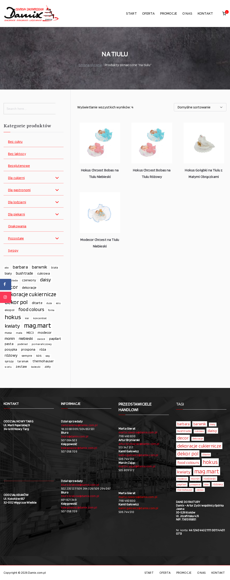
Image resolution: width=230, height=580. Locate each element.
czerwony (29, 280)
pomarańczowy (42, 344)
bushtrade (24, 273)
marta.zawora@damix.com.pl (138, 432)
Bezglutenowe (19, 166)
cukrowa (43, 273)
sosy (48, 355)
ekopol (9, 310)
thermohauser (43, 361)
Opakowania (17, 226)
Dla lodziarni (17, 202)
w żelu (8, 366)
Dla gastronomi (19, 190)
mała (19, 332)
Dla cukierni (16, 178)
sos (38, 356)
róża (43, 349)
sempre (27, 355)
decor (11, 287)
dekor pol (16, 302)
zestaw (21, 366)
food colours (31, 309)
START (131, 13)
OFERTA (148, 13)
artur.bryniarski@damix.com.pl (139, 444)
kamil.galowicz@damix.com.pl (138, 455)
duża (49, 303)
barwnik (39, 267)
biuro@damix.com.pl (74, 436)
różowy (11, 355)
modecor (44, 332)
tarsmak (23, 361)
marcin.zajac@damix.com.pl (137, 466)
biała (54, 267)
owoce (41, 338)
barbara (20, 267)
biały (8, 273)
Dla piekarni (16, 214)
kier (27, 318)
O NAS (187, 13)
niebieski (26, 338)
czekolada (11, 280)
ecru (58, 303)
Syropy (13, 250)
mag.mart (37, 325)
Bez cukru (15, 141)
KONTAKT (205, 13)
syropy (9, 361)
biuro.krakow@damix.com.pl (80, 484)
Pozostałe (16, 238)
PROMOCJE (168, 13)
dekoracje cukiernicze (30, 294)
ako (7, 267)
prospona (28, 349)
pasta (9, 344)
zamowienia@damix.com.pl (79, 425)
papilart (55, 338)
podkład (23, 344)
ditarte (37, 303)
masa (8, 332)
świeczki (35, 366)
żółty (48, 366)
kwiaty (12, 326)
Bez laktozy (17, 154)
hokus (13, 317)
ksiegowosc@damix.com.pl (79, 448)
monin (10, 338)
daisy (45, 279)
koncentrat (40, 318)
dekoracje (29, 287)
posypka (11, 349)
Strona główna (90, 65)
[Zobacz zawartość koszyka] (224, 13)
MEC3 (30, 332)
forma (51, 310)
